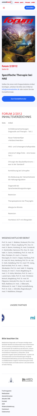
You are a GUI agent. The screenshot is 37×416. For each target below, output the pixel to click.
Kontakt (4, 401)
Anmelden (29, 8)
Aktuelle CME (6, 398)
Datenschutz (6, 411)
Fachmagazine (6, 391)
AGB (3, 404)
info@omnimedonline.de (10, 89)
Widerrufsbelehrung (8, 406)
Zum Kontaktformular (18, 99)
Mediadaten (5, 393)
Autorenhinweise (7, 396)
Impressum (5, 409)
